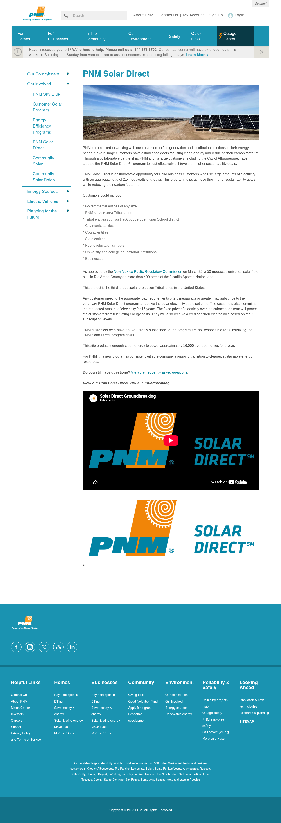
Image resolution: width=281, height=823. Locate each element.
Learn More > (197, 54)
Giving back (136, 694)
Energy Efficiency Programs (42, 126)
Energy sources (176, 707)
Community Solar (43, 161)
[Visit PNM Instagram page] (31, 646)
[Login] (231, 15)
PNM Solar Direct (43, 145)
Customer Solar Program (47, 107)
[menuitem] (27, 36)
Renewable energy (178, 714)
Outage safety (212, 712)
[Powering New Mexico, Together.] (37, 13)
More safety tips (213, 738)
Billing (58, 701)
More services (64, 733)
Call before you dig (215, 732)
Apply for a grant (139, 707)
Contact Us (19, 694)
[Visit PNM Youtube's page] (59, 646)
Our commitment (177, 694)
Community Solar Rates (44, 177)
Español (260, 3)
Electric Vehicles (42, 201)
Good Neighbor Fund (143, 701)
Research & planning (254, 712)
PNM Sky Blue (46, 94)
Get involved (174, 701)
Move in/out (62, 726)
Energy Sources (42, 191)
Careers (16, 720)
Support (16, 726)
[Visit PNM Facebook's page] (17, 646)
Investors (17, 714)
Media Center (20, 707)
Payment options (66, 694)
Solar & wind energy (68, 720)
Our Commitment (43, 74)
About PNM (19, 701)
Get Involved (39, 84)
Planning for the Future (42, 214)
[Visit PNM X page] (45, 646)
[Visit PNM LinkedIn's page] (73, 646)
